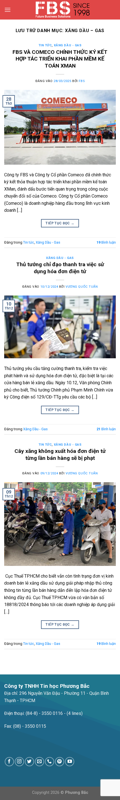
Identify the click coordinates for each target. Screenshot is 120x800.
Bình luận (106, 242)
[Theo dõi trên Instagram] (19, 761)
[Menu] (7, 9)
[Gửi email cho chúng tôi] (39, 761)
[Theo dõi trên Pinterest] (59, 761)
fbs (82, 81)
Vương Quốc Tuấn (82, 287)
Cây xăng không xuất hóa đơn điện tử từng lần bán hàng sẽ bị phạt (60, 454)
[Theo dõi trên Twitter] (29, 761)
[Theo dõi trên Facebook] (9, 761)
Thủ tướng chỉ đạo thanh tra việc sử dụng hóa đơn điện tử (60, 268)
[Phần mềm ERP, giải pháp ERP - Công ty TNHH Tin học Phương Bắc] (63, 10)
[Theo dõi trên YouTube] (69, 761)
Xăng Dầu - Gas (68, 45)
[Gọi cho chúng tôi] (49, 761)
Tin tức (45, 45)
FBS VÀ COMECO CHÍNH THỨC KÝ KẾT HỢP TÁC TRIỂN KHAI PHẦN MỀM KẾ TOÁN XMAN (60, 59)
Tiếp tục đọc (59, 223)
